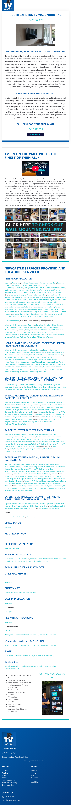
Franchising (35, 782)
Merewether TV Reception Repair (21, 332)
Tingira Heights (43, 369)
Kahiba (44, 295)
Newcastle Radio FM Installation (23, 305)
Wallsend (33, 317)
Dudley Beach (29, 288)
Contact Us (7, 793)
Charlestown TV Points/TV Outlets (32, 469)
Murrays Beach (39, 332)
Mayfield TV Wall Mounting (35, 414)
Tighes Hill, (33, 369)
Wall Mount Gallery (8, 780)
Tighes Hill (32, 314)
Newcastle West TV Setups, (43, 483)
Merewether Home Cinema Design (25, 360)
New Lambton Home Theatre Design (33, 362)
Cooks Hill (44, 285)
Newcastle (14, 302)
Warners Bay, (17, 317)
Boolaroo (46, 350)
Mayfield (58, 295)
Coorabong (25, 352)
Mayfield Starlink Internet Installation (44, 387)
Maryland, (50, 295)
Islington (51, 293)
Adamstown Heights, (28, 464)
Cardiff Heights (34, 355)
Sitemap (44, 761)
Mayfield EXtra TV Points (13, 442)
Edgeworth (14, 290)
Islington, (59, 439)
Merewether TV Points (30, 442)
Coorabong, (24, 407)
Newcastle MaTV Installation (34, 309)
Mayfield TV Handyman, (18, 479)
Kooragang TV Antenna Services (30, 295)
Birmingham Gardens (57, 288)
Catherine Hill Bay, (34, 285)
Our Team (34, 773)
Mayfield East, (39, 476)
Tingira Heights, (17, 314)
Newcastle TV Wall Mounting (51, 417)
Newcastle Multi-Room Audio (48, 559)
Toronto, (52, 369)
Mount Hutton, (27, 417)
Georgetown (36, 312)
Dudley (33, 352)
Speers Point (53, 312)
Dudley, (7, 290)
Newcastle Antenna (26, 302)
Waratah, (26, 317)
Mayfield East (9, 297)
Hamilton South (17, 293)
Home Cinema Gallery (9, 783)
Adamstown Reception (27, 325)
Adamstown (16, 283)
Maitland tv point (58, 442)
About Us (34, 771)
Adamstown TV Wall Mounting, (37, 402)
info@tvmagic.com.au (12, 800)
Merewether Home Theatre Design (17, 357)
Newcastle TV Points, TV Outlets (35, 444)
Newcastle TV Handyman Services (23, 666)
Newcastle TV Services (24, 307)
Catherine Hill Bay (11, 385)
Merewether (14, 669)
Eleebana (50, 352)
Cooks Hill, (35, 635)
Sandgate (8, 314)
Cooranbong (9, 288)
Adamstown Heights (12, 325)
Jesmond (58, 293)
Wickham (49, 317)
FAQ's (4, 775)
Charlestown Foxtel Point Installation (17, 656)
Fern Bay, (47, 290)
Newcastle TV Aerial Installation (21, 312)
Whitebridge (41, 317)
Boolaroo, (24, 283)
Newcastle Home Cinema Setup (46, 364)
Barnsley (43, 283)
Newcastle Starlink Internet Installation (37, 389)
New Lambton (33, 300)
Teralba (26, 314)
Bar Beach (32, 407)
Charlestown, (24, 355)
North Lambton (17, 419)
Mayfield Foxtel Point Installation (42, 656)
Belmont (39, 350)
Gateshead (38, 288)
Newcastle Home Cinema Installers (22, 364)
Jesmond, (36, 446)
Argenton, (8, 402)
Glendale (8, 412)
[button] (68, 4)
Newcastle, (9, 517)
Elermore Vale (24, 290)
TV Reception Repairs (12, 321)
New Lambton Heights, (47, 300)
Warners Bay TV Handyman (37, 488)
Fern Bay (33, 439)
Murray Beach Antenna (38, 297)
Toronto (40, 314)
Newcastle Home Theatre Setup (32, 367)
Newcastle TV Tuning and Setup (35, 481)
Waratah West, (47, 335)
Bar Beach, (46, 288)
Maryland (37, 330)
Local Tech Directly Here (19, 757)
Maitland (43, 355)
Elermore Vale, (25, 439)
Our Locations (35, 778)
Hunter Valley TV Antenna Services (36, 293)
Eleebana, (33, 290)
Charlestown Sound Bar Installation (17, 559)
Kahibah (7, 476)
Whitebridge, (41, 337)
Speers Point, (24, 369)
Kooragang (14, 295)
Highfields (40, 474)
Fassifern (40, 290)
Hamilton (8, 293)
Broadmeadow (34, 283)
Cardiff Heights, (55, 290)
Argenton (8, 283)
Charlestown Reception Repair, (19, 327)
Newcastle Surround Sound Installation (34, 561)
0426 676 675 (35, 19)
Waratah (38, 422)
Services (5, 771)
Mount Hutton (22, 300)
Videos (4, 778)
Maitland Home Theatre (55, 355)
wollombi (8, 527)
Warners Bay (31, 337)
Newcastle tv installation (24, 483)
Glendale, (45, 312)
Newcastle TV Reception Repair (31, 335)
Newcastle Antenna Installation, (44, 307)
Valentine (47, 314)
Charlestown (19, 288)
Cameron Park (51, 283)
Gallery (33, 775)
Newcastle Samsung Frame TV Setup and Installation (31, 645)
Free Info (5, 773)
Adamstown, (16, 434)
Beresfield (39, 325)
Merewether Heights (22, 297)
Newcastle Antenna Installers (45, 305)
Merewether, (50, 297)
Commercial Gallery (9, 785)
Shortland (62, 312)
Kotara (46, 506)
